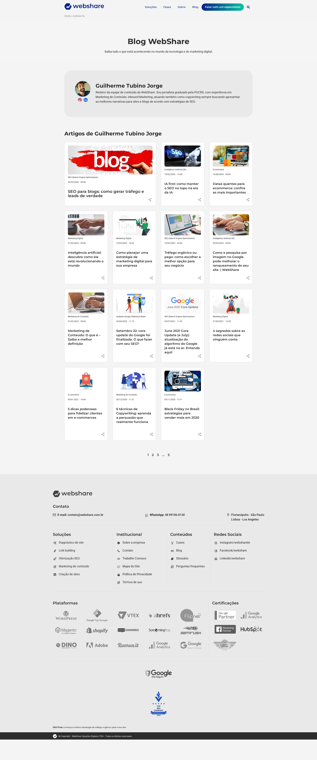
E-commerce (218, 169)
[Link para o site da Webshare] (84, 8)
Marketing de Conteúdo (78, 316)
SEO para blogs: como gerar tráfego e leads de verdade (106, 193)
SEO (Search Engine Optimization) (83, 177)
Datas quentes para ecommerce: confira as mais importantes (229, 188)
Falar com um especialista (223, 7)
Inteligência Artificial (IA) (175, 169)
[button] (248, 7)
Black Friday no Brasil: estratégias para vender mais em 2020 (182, 413)
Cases (167, 7)
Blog (195, 7)
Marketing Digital (75, 238)
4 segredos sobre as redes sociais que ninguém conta (229, 335)
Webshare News (138, 316)
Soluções (151, 7)
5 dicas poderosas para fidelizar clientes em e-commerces (85, 413)
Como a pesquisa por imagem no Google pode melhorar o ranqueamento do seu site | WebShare (231, 261)
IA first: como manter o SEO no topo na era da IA (181, 188)
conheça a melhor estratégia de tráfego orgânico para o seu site (89, 727)
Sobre (182, 7)
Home (67, 16)
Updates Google (123, 316)
